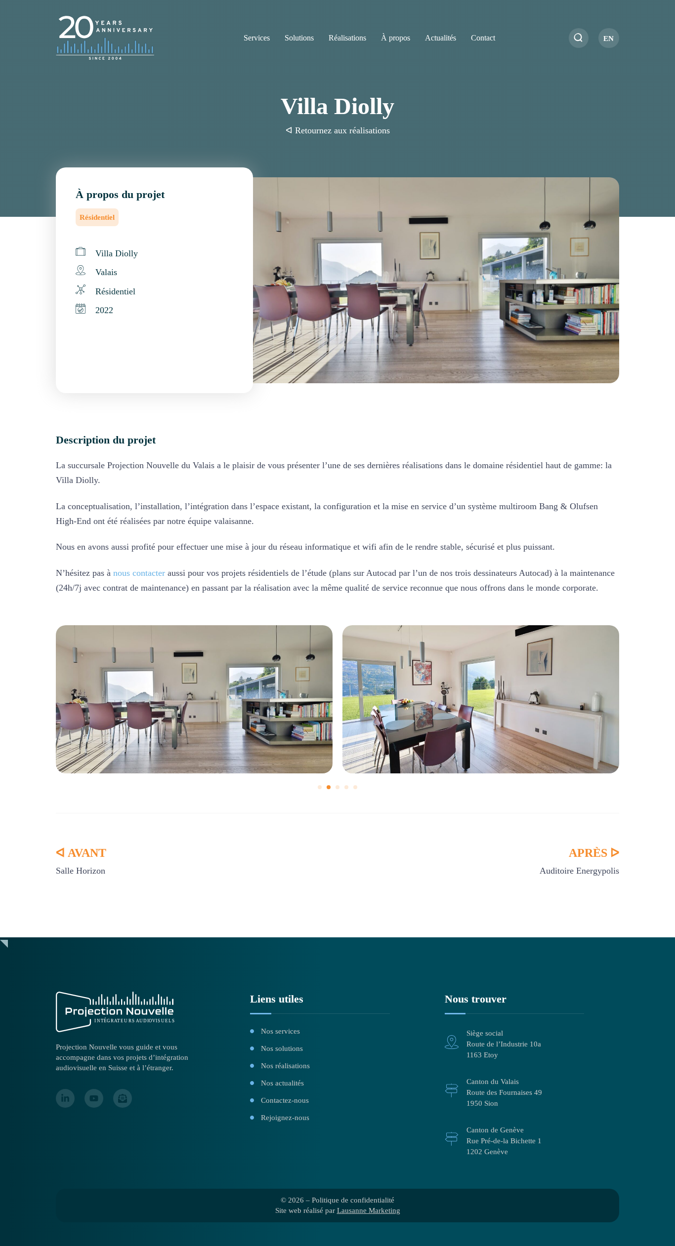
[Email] (122, 1098)
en (608, 38)
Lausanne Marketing (368, 1210)
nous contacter (139, 573)
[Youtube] (93, 1098)
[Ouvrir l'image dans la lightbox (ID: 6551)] (480, 699)
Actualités (440, 38)
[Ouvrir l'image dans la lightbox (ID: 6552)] (194, 699)
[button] (320, 787)
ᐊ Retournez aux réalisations (338, 130)
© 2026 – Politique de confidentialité (337, 1200)
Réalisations (347, 38)
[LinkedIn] (65, 1098)
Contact (483, 38)
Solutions (299, 38)
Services (257, 38)
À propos (395, 38)
